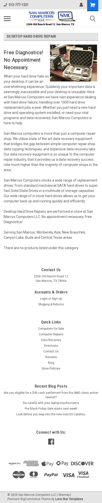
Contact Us (51, 351)
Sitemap (64, 495)
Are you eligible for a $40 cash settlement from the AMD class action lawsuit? (51, 395)
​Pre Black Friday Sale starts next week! (51, 408)
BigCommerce (30, 499)
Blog (51, 363)
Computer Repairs (51, 334)
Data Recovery (51, 340)
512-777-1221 (18, 5)
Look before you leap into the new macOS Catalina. (51, 414)
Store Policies (51, 368)
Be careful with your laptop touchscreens (51, 403)
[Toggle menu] (7, 18)
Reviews (51, 357)
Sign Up (57, 298)
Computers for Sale (51, 328)
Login (44, 298)
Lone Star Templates (69, 499)
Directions (51, 345)
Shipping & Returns (51, 304)
